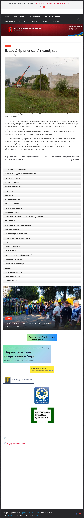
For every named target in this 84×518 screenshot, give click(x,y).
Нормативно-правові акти (15, 22)
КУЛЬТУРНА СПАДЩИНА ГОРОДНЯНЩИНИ (21, 174)
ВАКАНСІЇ (8, 242)
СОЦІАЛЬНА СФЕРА (12, 212)
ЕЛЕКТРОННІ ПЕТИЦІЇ (12, 247)
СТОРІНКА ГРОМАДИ (12, 277)
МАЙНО (34, 22)
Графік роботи (35, 17)
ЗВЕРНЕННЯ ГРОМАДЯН (13, 259)
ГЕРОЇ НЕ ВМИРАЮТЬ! (13, 187)
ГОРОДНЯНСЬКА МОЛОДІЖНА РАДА (18, 225)
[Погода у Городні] (4, 430)
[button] (25, 16)
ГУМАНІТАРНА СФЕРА (12, 221)
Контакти (56, 22)
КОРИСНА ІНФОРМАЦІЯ (13, 272)
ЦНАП (45, 22)
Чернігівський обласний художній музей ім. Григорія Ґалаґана (22, 158)
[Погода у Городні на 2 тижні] (15, 444)
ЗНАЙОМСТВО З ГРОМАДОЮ (15, 170)
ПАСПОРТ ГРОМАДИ (12, 182)
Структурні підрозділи (53, 17)
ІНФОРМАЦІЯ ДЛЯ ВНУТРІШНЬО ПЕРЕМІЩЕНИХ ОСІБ (24, 217)
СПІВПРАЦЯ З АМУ (11, 281)
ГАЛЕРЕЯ (8, 268)
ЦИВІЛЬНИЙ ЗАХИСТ (12, 229)
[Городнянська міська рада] (42, 26)
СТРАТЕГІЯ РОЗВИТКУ (12, 178)
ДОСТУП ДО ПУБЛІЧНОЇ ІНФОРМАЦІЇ (18, 255)
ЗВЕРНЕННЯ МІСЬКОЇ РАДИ (15, 264)
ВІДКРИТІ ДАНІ (10, 251)
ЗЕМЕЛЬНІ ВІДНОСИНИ (13, 208)
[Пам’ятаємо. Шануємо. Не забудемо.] (42, 288)
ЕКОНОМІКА (9, 195)
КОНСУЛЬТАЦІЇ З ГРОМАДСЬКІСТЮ (17, 238)
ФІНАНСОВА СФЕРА (12, 204)
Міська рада (19, 17)
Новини (8, 17)
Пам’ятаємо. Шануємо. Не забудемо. (27, 323)
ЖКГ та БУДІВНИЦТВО (13, 199)
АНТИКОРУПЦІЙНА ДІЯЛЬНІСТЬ (16, 234)
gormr (17, 55)
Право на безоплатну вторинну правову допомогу (62, 158)
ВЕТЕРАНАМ (9, 191)
